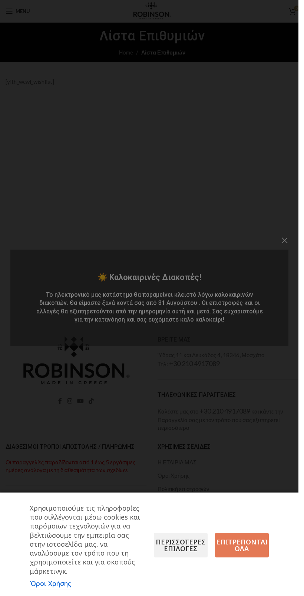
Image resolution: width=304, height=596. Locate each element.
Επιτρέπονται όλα (242, 545)
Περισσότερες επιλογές (180, 545)
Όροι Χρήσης (50, 583)
